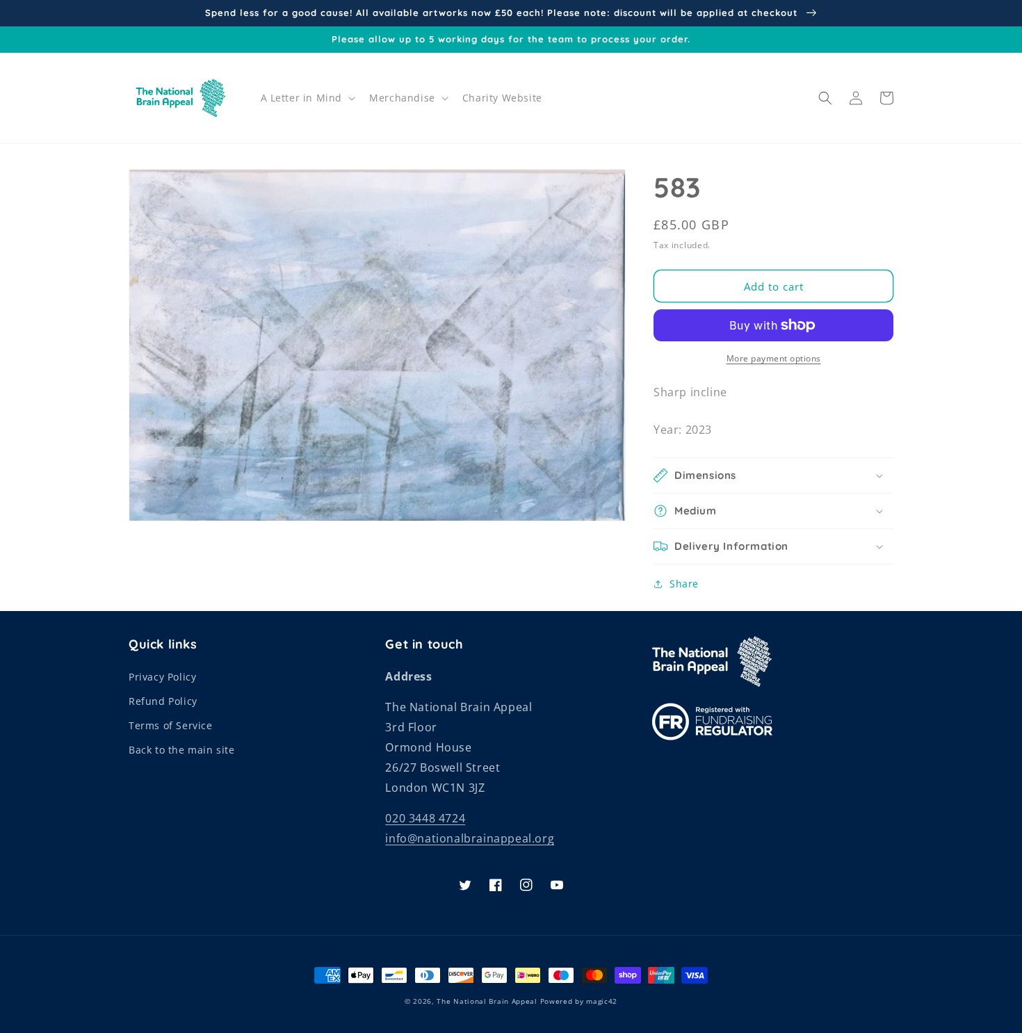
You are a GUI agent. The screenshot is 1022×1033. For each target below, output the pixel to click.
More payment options (774, 358)
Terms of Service (171, 725)
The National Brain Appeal (487, 1001)
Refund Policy (163, 701)
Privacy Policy (162, 676)
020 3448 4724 (425, 818)
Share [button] (684, 583)
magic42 (601, 1001)
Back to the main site (182, 749)
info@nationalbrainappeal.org (469, 838)
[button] (307, 98)
